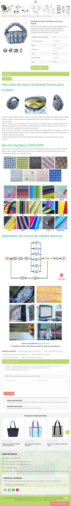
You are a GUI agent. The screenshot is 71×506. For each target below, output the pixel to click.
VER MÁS (13, 438)
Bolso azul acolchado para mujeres (31, 357)
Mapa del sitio (30, 500)
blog (36, 500)
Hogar (5, 16)
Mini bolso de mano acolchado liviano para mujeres (24, 376)
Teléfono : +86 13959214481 (12, 458)
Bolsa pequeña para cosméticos (41, 354)
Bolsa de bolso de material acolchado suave (15, 354)
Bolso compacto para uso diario (54, 351)
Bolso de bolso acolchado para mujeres (30, 351)
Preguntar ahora (40, 68)
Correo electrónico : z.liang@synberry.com (17, 464)
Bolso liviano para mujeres (10, 357)
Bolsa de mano (13, 16)
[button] (67, 432)
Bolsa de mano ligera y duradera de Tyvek (57, 444)
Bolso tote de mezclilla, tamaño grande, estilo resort (11, 444)
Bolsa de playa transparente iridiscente (33, 444)
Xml (41, 500)
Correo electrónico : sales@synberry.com (17, 461)
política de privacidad (50, 500)
